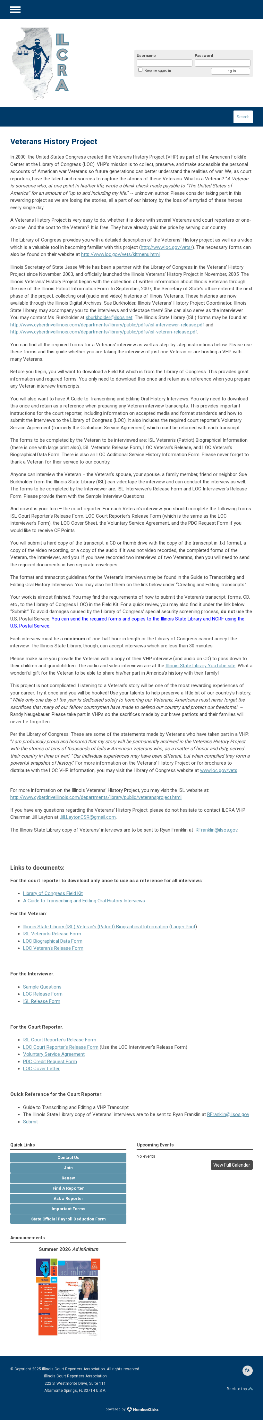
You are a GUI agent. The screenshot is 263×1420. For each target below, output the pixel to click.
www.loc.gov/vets (218, 770)
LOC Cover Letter (41, 1068)
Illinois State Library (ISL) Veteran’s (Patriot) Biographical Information (95, 927)
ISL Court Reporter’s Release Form (59, 1040)
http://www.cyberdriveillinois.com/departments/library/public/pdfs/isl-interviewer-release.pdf (107, 325)
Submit (30, 1122)
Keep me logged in (158, 70)
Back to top (237, 1389)
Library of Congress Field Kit (53, 893)
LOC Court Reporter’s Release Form (60, 1047)
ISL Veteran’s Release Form (52, 934)
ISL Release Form (41, 1001)
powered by (116, 1409)
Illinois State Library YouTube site (200, 666)
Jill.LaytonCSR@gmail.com (88, 817)
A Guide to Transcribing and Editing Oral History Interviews (84, 901)
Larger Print (183, 927)
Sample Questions (42, 987)
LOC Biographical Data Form (52, 941)
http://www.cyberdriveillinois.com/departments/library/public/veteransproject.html (96, 797)
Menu (15, 9)
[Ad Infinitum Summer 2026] (68, 1339)
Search (243, 116)
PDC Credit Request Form (50, 1061)
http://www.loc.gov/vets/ (166, 247)
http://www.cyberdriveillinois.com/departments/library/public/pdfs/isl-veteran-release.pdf (103, 332)
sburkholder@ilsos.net (109, 317)
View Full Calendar (231, 1165)
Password (204, 55)
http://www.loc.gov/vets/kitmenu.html (120, 254)
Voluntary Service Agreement (54, 1054)
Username (146, 55)
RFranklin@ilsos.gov (216, 830)
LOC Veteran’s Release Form (53, 948)
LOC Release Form (43, 994)
